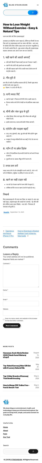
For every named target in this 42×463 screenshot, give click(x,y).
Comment (6, 263)
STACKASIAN (16, 460)
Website (5, 309)
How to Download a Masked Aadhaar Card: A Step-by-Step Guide (28, 233)
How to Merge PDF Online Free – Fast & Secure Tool (16, 386)
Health (6, 212)
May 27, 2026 (37, 366)
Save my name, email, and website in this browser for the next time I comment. (21, 319)
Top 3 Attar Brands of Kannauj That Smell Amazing (15, 377)
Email (5, 299)
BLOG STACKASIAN (18, 5)
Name (5, 290)
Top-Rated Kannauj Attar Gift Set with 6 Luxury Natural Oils (16, 367)
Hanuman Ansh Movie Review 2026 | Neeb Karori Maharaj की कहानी (15, 355)
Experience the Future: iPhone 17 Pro (8, 233)
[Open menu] (37, 5)
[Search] (33, 12)
